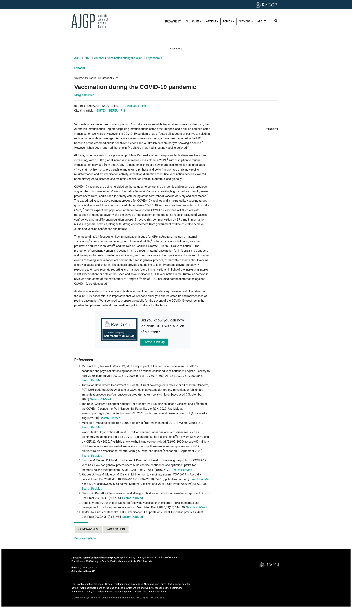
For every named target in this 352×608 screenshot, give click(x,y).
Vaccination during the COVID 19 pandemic (134, 58)
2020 (88, 58)
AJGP (78, 58)
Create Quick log (154, 342)
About (261, 21)
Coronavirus (88, 529)
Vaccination (116, 529)
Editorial (79, 68)
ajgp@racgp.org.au (88, 567)
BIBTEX (101, 110)
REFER (113, 110)
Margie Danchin (84, 95)
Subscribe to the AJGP (83, 571)
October (99, 58)
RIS (123, 110)
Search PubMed (92, 380)
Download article (135, 106)
